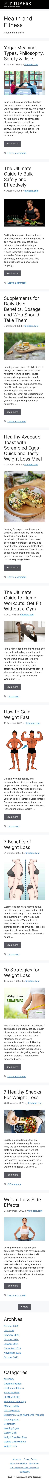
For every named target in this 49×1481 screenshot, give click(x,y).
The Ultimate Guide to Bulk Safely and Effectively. (18, 177)
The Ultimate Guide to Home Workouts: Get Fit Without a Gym (22, 600)
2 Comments (14, 1184)
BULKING (9, 1379)
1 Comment (13, 696)
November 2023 (12, 1353)
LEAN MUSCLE (12, 1397)
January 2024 (11, 1344)
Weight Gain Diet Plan (15, 1437)
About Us (17, 1459)
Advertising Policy (18, 1463)
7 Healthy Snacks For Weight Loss (22, 1094)
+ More (24, 1306)
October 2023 (11, 1357)
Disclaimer (34, 1463)
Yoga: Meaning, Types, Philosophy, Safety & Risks (24, 53)
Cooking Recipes (12, 1383)
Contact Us (24, 1472)
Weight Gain (10, 1432)
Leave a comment (16, 153)
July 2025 (9, 1330)
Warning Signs (11, 1428)
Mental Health (11, 1406)
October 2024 (11, 1339)
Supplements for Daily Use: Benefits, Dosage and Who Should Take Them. (22, 309)
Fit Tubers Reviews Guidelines (24, 1467)
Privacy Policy (30, 1459)
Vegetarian (9, 1423)
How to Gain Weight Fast (17, 714)
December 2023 (12, 1348)
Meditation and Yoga (15, 1401)
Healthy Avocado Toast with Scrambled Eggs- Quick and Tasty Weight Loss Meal (23, 448)
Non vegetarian (12, 1410)
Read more (12, 143)
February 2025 (11, 1335)
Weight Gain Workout (15, 1441)
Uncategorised (11, 1419)
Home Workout (11, 1392)
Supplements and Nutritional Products (24, 1415)
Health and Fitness (14, 1388)
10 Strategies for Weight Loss (21, 972)
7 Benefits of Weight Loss (17, 844)
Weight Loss (10, 1446)
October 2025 (11, 1326)
